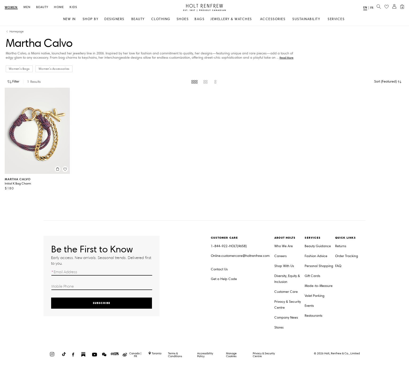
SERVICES (336, 19)
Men (27, 7)
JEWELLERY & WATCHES (231, 19)
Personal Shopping (319, 266)
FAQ (338, 266)
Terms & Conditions (175, 354)
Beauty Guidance (318, 246)
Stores (279, 327)
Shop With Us (284, 266)
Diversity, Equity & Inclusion (287, 279)
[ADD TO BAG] (57, 169)
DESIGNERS (114, 19)
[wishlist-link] (386, 7)
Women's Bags (19, 69)
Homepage (16, 31)
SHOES (183, 19)
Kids (73, 7)
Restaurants (313, 316)
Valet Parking (315, 296)
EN (365, 7)
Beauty (42, 7)
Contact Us (219, 269)
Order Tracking (346, 256)
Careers (280, 256)
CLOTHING (160, 19)
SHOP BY (90, 19)
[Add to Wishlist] (65, 169)
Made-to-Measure (319, 286)
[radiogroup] (204, 82)
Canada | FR (135, 355)
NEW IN (69, 19)
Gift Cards (312, 276)
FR (371, 8)
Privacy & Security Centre (287, 305)
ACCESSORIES (273, 19)
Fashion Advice (316, 256)
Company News (286, 318)
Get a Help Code (224, 279)
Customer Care (286, 292)
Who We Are (283, 246)
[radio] (194, 82)
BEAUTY (138, 19)
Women (11, 7)
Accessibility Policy (205, 354)
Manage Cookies (231, 354)
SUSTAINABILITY (306, 19)
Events (309, 306)
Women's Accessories (54, 69)
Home (59, 7)
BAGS (199, 19)
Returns (340, 246)
